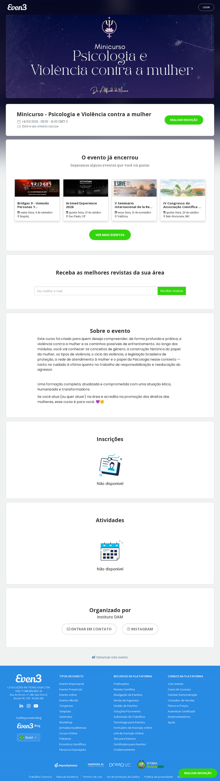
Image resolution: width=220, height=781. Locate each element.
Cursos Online (68, 733)
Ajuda (171, 722)
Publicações (121, 684)
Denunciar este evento (112, 657)
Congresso (66, 706)
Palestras (65, 739)
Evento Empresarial (71, 684)
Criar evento (175, 684)
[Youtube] (35, 707)
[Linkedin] (21, 707)
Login (206, 7)
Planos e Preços (178, 706)
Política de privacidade (158, 777)
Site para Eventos (125, 739)
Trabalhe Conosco (40, 777)
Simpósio (65, 711)
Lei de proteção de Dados (123, 777)
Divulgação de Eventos (128, 695)
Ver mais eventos (110, 235)
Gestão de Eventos (126, 706)
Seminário (65, 717)
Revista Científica (124, 689)
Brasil (29, 737)
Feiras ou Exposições (72, 750)
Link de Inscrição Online (129, 733)
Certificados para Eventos (130, 744)
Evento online (68, 695)
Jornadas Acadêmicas (72, 728)
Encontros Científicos (72, 744)
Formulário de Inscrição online (133, 728)
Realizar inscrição (184, 120)
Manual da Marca (67, 777)
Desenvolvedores (179, 717)
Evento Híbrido (68, 700)
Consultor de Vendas (181, 700)
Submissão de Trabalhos (129, 717)
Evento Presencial (70, 689)
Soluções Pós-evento (127, 711)
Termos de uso (92, 777)
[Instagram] (28, 707)
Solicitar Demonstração (182, 695)
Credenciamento (124, 750)
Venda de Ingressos (126, 700)
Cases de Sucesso (179, 689)
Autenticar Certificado (181, 711)
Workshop (65, 722)
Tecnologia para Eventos (129, 722)
